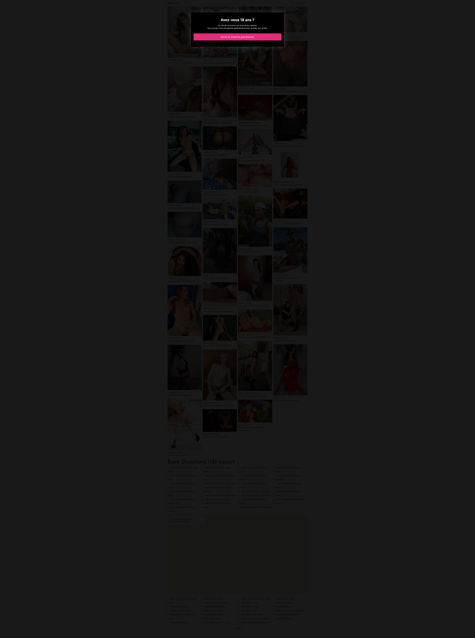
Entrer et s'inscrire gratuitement (237, 37)
